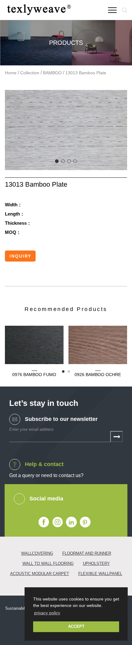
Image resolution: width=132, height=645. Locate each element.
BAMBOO (52, 72)
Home (11, 72)
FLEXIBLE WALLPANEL (100, 574)
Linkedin (71, 522)
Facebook (43, 522)
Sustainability (17, 608)
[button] (57, 161)
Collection (29, 72)
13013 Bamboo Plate (85, 72)
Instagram (57, 522)
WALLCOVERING (37, 553)
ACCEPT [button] (76, 626)
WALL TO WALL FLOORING (48, 563)
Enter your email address (31, 429)
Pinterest (85, 522)
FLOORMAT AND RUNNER (86, 553)
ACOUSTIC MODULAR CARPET (39, 574)
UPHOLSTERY (96, 563)
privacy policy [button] (47, 612)
